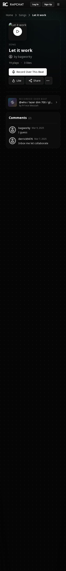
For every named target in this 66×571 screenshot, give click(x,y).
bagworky (24, 128)
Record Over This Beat (30, 72)
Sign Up (48, 4)
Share (37, 80)
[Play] (17, 31)
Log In (35, 4)
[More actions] (48, 80)
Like (18, 80)
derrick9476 (25, 139)
